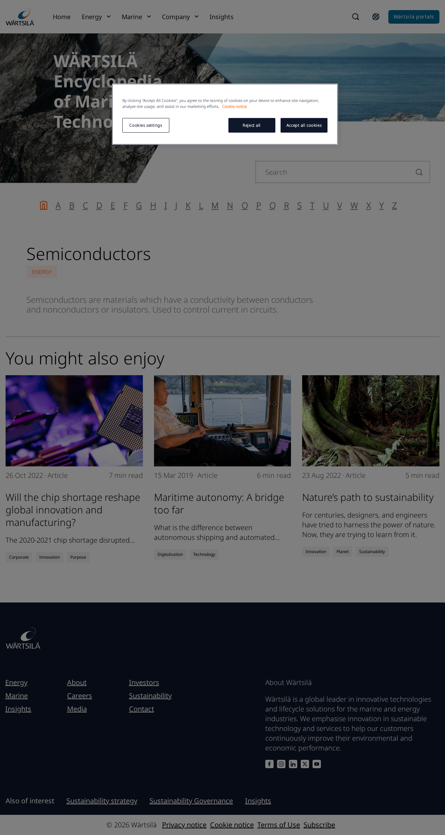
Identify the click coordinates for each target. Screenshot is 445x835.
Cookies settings (145, 125)
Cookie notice (234, 106)
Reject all (252, 125)
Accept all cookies (304, 125)
